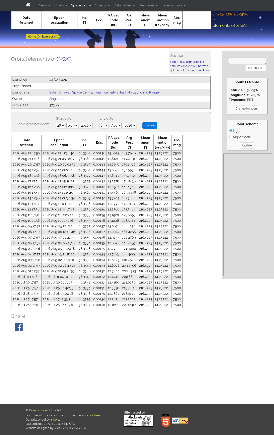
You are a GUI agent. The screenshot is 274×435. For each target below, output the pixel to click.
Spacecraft (50, 36)
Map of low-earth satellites (187, 61)
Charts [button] (59, 5)
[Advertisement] (247, 214)
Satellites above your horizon (189, 66)
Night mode (241, 137)
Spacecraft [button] (79, 5)
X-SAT (64, 59)
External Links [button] (172, 5)
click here (93, 415)
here (56, 419)
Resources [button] (147, 5)
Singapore (56, 99)
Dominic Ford (38, 410)
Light (236, 131)
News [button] (43, 5)
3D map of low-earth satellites (189, 70)
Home (32, 36)
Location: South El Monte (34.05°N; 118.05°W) (215, 14)
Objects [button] (101, 5)
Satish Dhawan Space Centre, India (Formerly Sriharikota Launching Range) (104, 92)
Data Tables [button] (123, 5)
